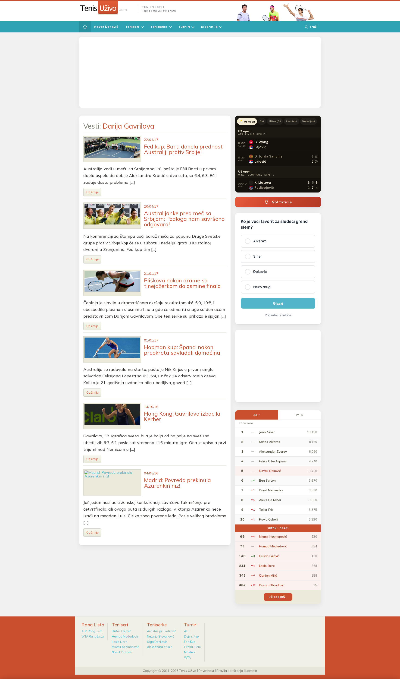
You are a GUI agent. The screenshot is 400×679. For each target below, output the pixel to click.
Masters (190, 652)
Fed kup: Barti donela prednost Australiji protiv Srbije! (183, 149)
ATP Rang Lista (92, 631)
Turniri (184, 26)
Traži (313, 26)
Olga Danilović (157, 642)
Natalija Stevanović (160, 636)
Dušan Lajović (121, 631)
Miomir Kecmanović (125, 647)
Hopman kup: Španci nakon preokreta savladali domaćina (182, 350)
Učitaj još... (278, 597)
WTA (299, 415)
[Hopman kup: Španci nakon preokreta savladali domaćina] (112, 349)
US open (249, 121)
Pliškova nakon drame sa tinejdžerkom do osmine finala (182, 283)
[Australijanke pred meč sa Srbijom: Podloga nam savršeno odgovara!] (112, 215)
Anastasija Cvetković (161, 631)
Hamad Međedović (125, 636)
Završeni (291, 121)
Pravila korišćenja (229, 670)
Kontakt (251, 670)
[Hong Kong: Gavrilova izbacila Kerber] (112, 416)
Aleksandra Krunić (159, 647)
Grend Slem (192, 647)
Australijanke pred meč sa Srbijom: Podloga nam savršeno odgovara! (184, 219)
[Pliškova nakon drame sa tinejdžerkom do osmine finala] (112, 283)
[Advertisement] (200, 72)
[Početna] (85, 26)
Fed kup (189, 642)
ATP (256, 415)
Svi (262, 121)
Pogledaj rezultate (278, 315)
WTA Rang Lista (92, 636)
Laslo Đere (119, 642)
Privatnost (206, 670)
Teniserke (158, 26)
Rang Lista (92, 625)
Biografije (209, 26)
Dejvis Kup (191, 636)
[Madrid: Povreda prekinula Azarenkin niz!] (112, 482)
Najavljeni (308, 121)
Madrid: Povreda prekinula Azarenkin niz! (177, 483)
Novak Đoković (106, 26)
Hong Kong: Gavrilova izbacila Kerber (182, 416)
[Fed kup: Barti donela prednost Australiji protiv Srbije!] (112, 149)
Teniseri (132, 26)
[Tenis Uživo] (106, 8)
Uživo (275, 121)
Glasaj (278, 303)
